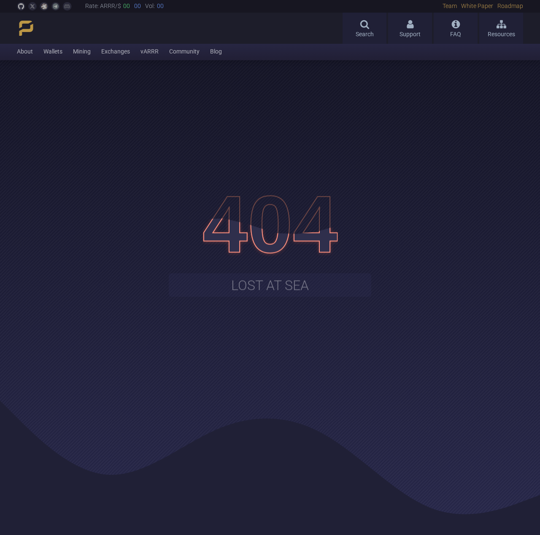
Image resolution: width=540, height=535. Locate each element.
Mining (82, 51)
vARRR (149, 51)
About (25, 51)
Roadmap (510, 6)
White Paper (477, 6)
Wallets (52, 51)
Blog (216, 51)
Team (450, 6)
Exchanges (115, 51)
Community (184, 51)
